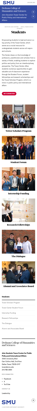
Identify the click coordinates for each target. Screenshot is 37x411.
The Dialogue (7, 323)
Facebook (7, 379)
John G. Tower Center (27, 27)
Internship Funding (9, 313)
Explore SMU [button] (31, 2)
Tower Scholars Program (11, 302)
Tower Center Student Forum (12, 308)
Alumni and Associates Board (13, 328)
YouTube (7, 384)
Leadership (6, 393)
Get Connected (9, 93)
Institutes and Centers (11, 27)
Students (6, 296)
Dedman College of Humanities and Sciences (14, 9)
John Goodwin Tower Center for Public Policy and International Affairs (14, 17)
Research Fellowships (10, 318)
